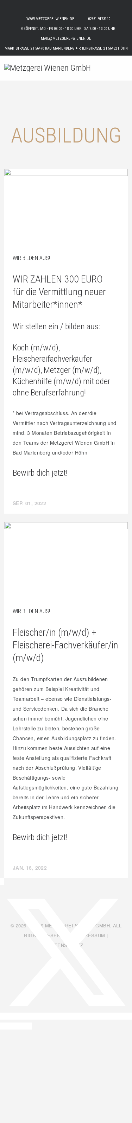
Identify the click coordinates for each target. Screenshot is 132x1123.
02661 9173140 (99, 19)
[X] (66, 1016)
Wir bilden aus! (31, 258)
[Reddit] (19, 1025)
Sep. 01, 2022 (29, 503)
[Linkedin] (3, 1025)
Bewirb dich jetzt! (40, 473)
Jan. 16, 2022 (30, 867)
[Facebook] (2, 881)
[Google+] (25, 1025)
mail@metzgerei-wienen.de (66, 38)
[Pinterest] (8, 1025)
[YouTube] (30, 1025)
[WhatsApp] (14, 1025)
